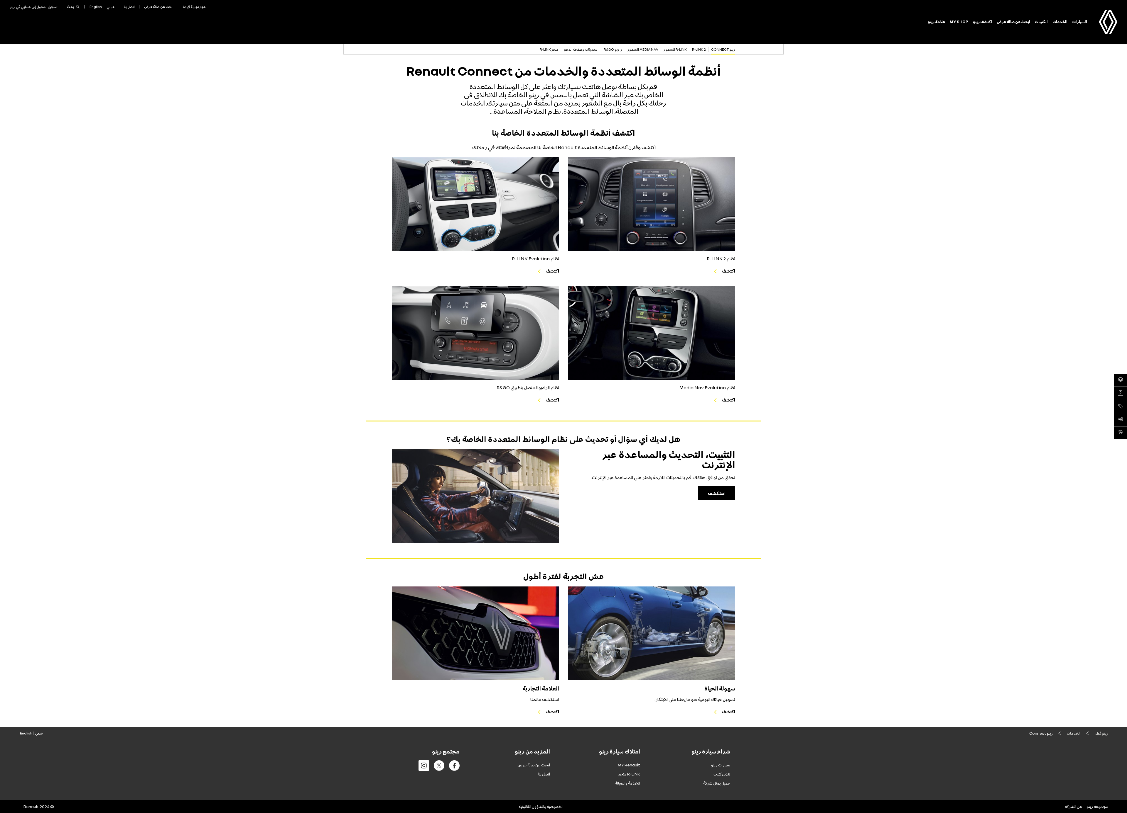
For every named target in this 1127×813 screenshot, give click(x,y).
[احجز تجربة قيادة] (1120, 380)
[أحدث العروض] (1120, 406)
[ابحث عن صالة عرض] (1120, 393)
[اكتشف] (651, 204)
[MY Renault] (1120, 432)
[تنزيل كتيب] (1120, 419)
